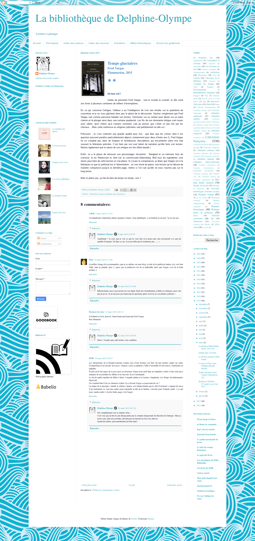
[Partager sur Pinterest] (135, 190)
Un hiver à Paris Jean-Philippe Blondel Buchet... (208, 366)
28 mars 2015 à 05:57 (104, 358)
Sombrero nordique (206, 490)
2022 (199, 270)
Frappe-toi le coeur (60, 162)
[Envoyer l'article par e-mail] (116, 189)
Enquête (210, 87)
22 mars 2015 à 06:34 (114, 311)
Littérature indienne (205, 150)
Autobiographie (199, 72)
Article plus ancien (174, 484)
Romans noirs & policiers (115, 194)
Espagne (196, 95)
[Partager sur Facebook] (131, 190)
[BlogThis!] (125, 190)
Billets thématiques (140, 43)
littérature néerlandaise (207, 165)
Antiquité (212, 63)
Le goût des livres (204, 455)
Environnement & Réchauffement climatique (206, 91)
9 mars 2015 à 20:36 (126, 234)
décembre (203, 304)
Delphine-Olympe (105, 234)
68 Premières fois (203, 57)
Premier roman (206, 194)
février (202, 391)
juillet (201, 325)
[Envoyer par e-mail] (122, 190)
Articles (43, 238)
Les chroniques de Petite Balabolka (208, 461)
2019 (199, 283)
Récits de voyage (200, 197)
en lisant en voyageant (206, 424)
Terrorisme (197, 221)
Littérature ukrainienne (201, 180)
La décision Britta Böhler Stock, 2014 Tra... (209, 347)
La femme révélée (59, 195)
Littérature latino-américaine (206, 161)
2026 (199, 253)
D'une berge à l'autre (206, 419)
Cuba (195, 87)
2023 (199, 266)
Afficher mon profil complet (47, 78)
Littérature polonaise (200, 174)
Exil (206, 95)
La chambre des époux (58, 130)
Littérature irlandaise (200, 153)
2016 (199, 296)
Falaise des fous (59, 212)
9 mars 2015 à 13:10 (104, 213)
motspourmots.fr (204, 485)
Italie (209, 104)
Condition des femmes (203, 83)
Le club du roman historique (205, 448)
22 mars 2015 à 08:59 (127, 335)
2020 (199, 279)
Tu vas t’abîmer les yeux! (205, 497)
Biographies (202, 75)
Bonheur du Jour (96, 311)
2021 (199, 275)
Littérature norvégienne (203, 170)
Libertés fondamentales (206, 107)
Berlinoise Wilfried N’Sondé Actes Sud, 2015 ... (208, 384)
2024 (199, 262)
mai (200, 333)
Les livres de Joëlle (205, 467)
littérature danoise (200, 131)
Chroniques (52, 43)
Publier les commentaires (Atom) (106, 490)
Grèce (195, 101)
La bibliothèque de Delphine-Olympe (114, 18)
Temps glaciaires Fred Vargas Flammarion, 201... (208, 375)
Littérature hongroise (211, 147)
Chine (214, 75)
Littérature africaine (200, 110)
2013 (199, 405)
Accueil (37, 43)
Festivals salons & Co (209, 98)
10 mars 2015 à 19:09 (127, 286)
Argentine (197, 66)
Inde (204, 101)
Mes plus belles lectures (206, 181)
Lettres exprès (203, 472)
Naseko (134, 518)
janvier (202, 395)
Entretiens (119, 43)
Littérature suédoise (209, 177)
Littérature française (97, 194)
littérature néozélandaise (203, 168)
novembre (203, 308)
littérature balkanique (212, 122)
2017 (199, 292)
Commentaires (46, 243)
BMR (91, 358)
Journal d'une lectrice (206, 434)
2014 (199, 401)
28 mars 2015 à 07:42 (127, 408)
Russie (195, 215)
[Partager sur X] (128, 190)
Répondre (93, 222)
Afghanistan (197, 60)
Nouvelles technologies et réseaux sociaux (206, 190)
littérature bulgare (202, 125)
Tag (212, 218)
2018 (199, 287)
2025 (199, 258)
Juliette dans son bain (207, 352)
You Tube (205, 227)
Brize (91, 259)
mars (201, 342)
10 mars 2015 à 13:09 (103, 259)
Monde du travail (200, 185)
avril (201, 338)
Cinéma (196, 77)
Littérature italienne (205, 158)
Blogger (150, 518)
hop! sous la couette (206, 429)
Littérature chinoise (210, 128)
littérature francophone (201, 144)
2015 (199, 300)
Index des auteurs (73, 43)
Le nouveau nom (59, 145)
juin (201, 329)
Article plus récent (89, 484)
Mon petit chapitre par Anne (207, 479)
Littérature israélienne (211, 156)
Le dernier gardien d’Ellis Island (209, 357)
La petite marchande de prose (207, 441)
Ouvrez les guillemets (168, 43)
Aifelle (92, 213)
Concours (212, 81)
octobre (202, 312)
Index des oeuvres (99, 43)
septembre (203, 316)
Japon (217, 104)
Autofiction (214, 72)
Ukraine (207, 224)
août (201, 321)
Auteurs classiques (209, 69)
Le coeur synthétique (60, 178)
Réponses (96, 228)
